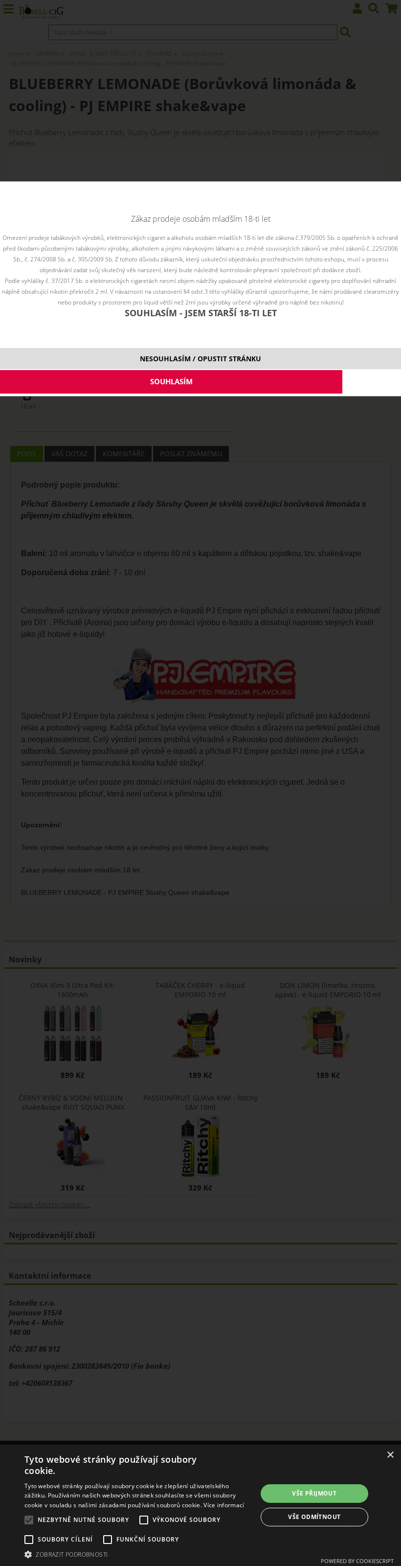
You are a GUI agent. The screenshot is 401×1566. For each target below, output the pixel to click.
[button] (137, 1554)
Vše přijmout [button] (314, 1493)
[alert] (200, 1505)
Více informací (223, 1505)
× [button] (390, 1455)
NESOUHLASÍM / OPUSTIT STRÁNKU (200, 358)
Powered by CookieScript (357, 1561)
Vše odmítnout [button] (314, 1517)
